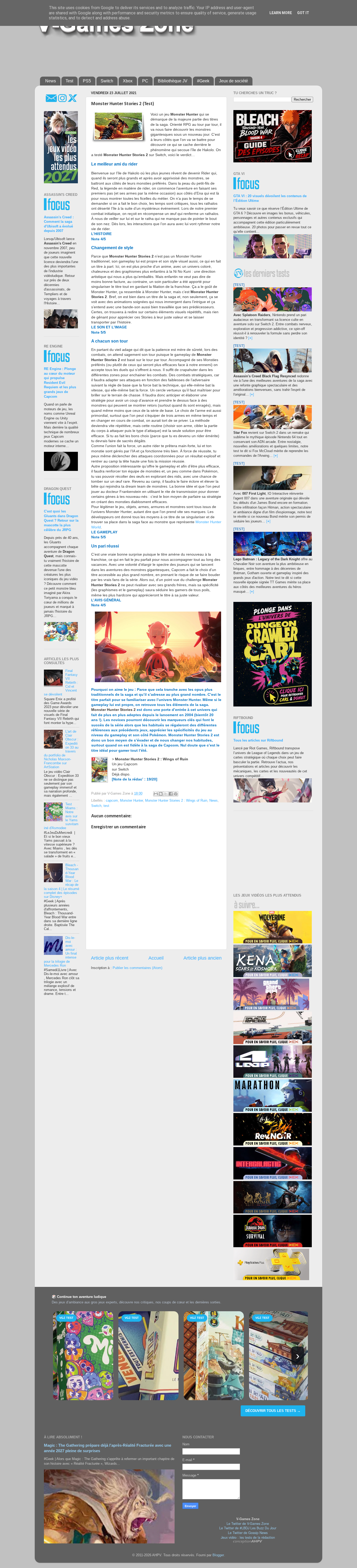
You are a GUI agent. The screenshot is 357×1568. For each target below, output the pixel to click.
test (106, 806)
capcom (112, 800)
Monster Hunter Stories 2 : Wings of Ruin (176, 800)
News (50, 81)
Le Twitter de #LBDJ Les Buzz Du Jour (247, 1528)
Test (69, 81)
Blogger (218, 1555)
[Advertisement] (166, 55)
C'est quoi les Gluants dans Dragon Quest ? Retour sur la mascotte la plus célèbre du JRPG (61, 521)
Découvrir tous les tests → (273, 1411)
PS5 (87, 81)
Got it (303, 13)
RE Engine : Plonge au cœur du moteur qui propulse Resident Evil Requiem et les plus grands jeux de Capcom (60, 382)
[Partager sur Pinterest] (175, 793)
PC (145, 81)
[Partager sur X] (165, 793)
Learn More (280, 13)
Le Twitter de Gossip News (248, 1532)
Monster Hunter (131, 800)
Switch (107, 81)
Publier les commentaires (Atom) (137, 968)
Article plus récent (109, 958)
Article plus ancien (202, 958)
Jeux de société (233, 81)
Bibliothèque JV (172, 81)
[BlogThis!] (160, 793)
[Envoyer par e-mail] (155, 793)
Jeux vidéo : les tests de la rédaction (248, 1537)
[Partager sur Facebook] (170, 793)
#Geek (203, 81)
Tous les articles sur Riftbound (258, 740)
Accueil (156, 958)
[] (250, 338)
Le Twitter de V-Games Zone (248, 1523)
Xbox (128, 81)
